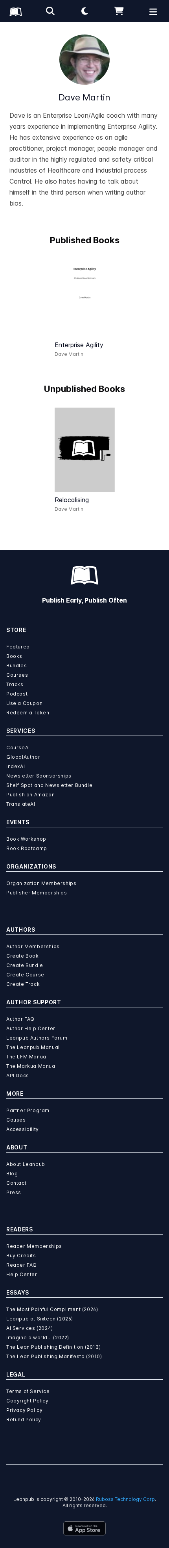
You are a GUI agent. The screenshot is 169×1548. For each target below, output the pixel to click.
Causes (16, 1120)
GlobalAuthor (23, 757)
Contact (16, 1183)
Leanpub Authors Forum (37, 1038)
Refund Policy (23, 1419)
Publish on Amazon (30, 795)
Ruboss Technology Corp (125, 1499)
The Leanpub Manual (33, 1047)
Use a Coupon (24, 703)
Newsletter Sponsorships (39, 776)
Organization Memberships (41, 883)
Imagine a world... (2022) (37, 1337)
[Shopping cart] (119, 11)
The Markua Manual (31, 1066)
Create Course (25, 975)
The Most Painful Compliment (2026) (52, 1309)
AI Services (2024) (29, 1328)
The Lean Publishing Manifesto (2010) (54, 1356)
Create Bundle (24, 965)
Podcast (17, 694)
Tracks (15, 684)
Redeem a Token (27, 713)
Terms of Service (28, 1391)
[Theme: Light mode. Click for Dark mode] (84, 11)
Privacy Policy (24, 1410)
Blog (12, 1173)
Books (14, 656)
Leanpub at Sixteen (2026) (39, 1319)
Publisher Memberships (36, 893)
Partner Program (28, 1110)
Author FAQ (20, 1019)
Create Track (23, 984)
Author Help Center (30, 1028)
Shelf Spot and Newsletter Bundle (49, 785)
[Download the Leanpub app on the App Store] (84, 1528)
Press (13, 1192)
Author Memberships (33, 946)
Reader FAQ (21, 1265)
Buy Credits (21, 1255)
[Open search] (50, 11)
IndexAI (15, 766)
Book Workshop (26, 839)
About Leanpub (25, 1164)
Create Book (22, 956)
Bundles (16, 665)
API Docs (17, 1075)
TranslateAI (20, 804)
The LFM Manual (27, 1057)
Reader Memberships (34, 1246)
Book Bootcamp (26, 848)
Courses (17, 675)
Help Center (21, 1274)
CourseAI (18, 747)
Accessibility (22, 1129)
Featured (18, 647)
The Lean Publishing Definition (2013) (53, 1347)
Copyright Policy (27, 1401)
